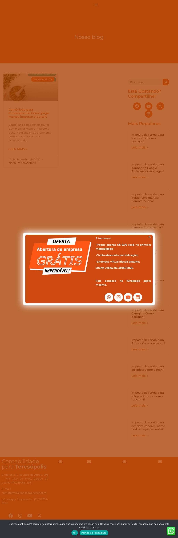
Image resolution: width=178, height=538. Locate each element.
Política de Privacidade (94, 532)
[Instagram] (118, 297)
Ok (74, 532)
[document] (89, 269)
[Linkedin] (137, 297)
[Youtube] (128, 297)
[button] (149, 237)
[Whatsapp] (109, 297)
